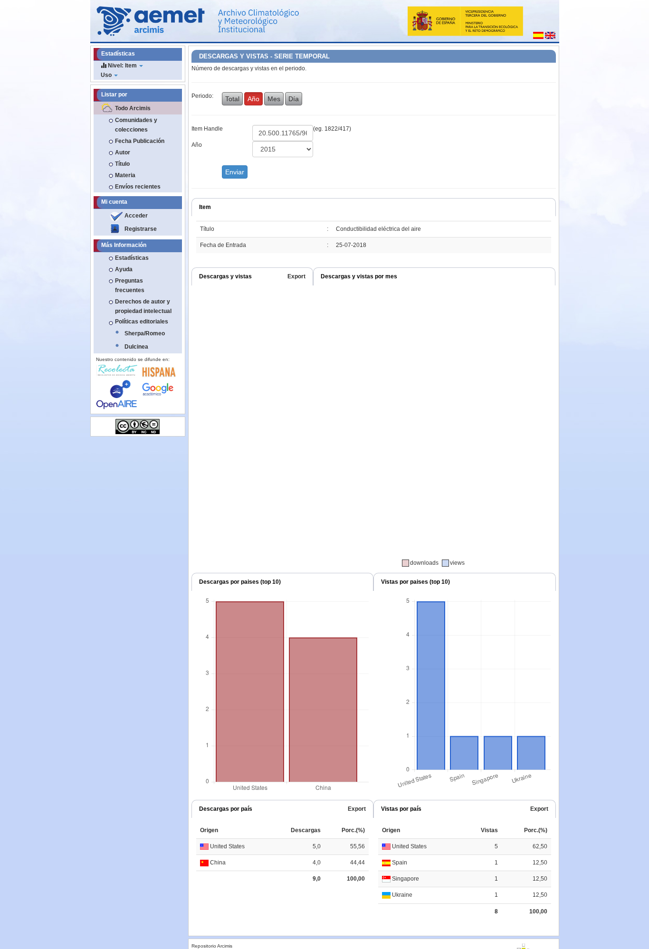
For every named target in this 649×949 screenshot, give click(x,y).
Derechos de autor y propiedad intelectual (143, 306)
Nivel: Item (122, 65)
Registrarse (140, 229)
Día (293, 99)
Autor (122, 152)
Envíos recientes (138, 186)
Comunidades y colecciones (136, 125)
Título (122, 164)
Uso (107, 75)
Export (296, 276)
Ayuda (124, 269)
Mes (273, 99)
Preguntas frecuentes (129, 285)
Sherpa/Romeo (144, 333)
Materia (125, 175)
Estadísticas (132, 258)
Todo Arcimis (133, 108)
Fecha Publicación (139, 141)
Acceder (136, 215)
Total (232, 99)
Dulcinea (136, 346)
